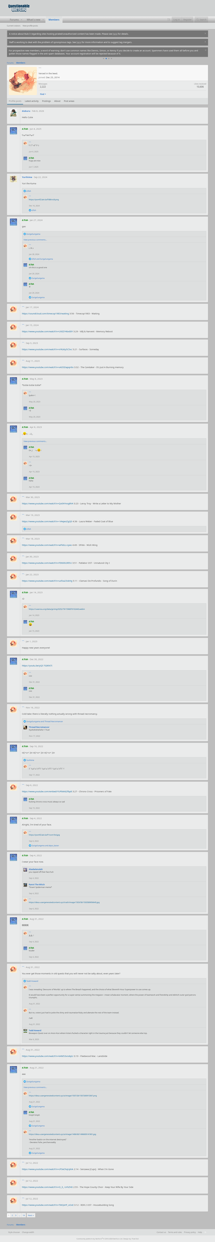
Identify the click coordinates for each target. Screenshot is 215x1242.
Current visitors (13, 25)
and (42, 259)
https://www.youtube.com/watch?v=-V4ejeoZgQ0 (47, 521)
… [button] (19, 1215)
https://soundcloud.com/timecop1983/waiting (45, 313)
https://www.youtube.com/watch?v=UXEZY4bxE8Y (47, 331)
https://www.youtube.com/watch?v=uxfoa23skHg (47, 580)
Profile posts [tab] (15, 100)
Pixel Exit (135, 1239)
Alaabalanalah (36, 869)
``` (30, 142)
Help (200, 1232)
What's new (33, 19)
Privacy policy (190, 1232)
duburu (26, 110)
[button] (21, 20)
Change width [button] (28, 1232)
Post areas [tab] (69, 100)
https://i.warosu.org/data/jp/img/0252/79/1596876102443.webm (57, 609)
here (115, 33)
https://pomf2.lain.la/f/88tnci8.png (44, 199)
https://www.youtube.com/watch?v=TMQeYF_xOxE (48, 1204)
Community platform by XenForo (99, 1239)
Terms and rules (175, 1232)
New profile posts (30, 25)
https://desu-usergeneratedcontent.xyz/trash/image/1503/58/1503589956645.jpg (64, 902)
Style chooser (14, 1232)
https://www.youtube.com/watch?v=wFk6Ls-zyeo (47, 544)
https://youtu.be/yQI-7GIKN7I (37, 665)
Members (54, 19)
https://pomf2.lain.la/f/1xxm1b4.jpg (44, 834)
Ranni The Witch (37, 884)
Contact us (161, 1232)
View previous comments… (35, 239)
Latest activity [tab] (32, 100)
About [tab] (57, 100)
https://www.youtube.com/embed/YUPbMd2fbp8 (47, 791)
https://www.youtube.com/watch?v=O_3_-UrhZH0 (47, 1187)
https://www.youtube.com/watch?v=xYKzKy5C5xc (47, 349)
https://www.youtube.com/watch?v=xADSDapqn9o (48, 367)
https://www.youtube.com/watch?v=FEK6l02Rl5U (47, 562)
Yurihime (27, 177)
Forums (14, 19)
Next (30, 1215)
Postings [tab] (46, 100)
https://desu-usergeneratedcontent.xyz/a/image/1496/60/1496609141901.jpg (62, 1134)
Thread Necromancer (39, 727)
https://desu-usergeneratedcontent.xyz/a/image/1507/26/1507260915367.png (63, 1095)
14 (24, 1215)
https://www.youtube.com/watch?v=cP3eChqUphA (47, 1169)
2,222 (43, 86)
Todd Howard (35, 1030)
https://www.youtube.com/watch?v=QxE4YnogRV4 (47, 503)
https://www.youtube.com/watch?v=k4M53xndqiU (47, 1056)
